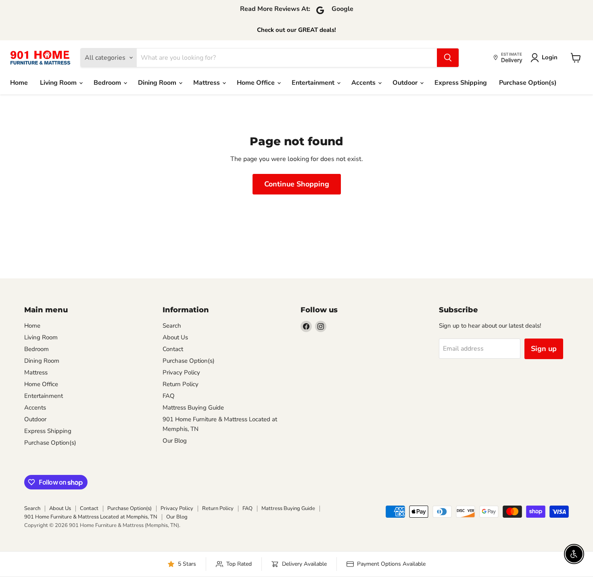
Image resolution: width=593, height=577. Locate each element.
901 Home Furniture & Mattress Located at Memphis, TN (90, 517)
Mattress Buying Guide (193, 407)
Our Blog (175, 441)
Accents (364, 82)
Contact (173, 349)
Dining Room (158, 82)
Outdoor (406, 82)
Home (19, 82)
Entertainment (314, 82)
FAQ (169, 396)
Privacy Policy (181, 372)
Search (172, 326)
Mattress (207, 82)
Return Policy (180, 384)
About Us (175, 337)
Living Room (59, 82)
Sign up (544, 348)
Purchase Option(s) (528, 82)
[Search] (448, 57)
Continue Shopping (296, 184)
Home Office (256, 82)
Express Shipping (460, 82)
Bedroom (108, 82)
